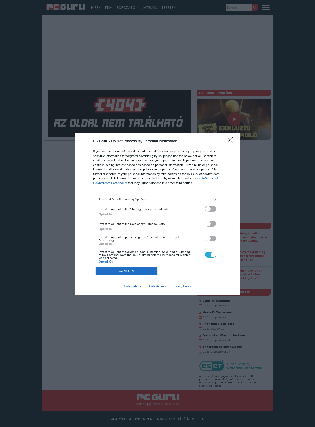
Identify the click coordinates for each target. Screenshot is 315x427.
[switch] (210, 209)
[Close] (232, 141)
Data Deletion (133, 286)
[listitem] (157, 199)
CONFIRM (127, 270)
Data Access (157, 286)
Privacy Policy (181, 286)
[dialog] (157, 213)
